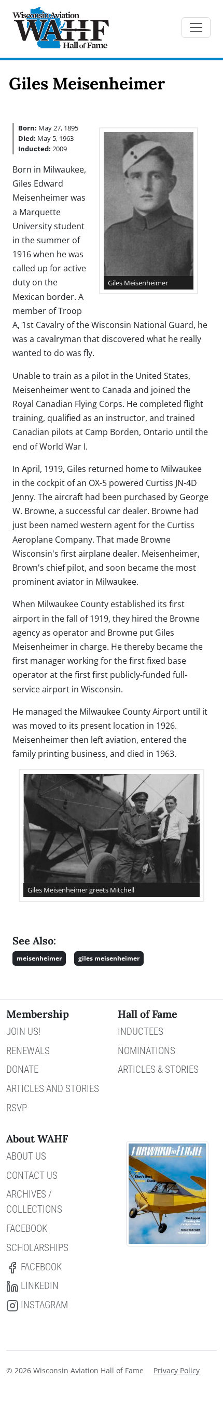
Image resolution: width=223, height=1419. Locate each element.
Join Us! (23, 1031)
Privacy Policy (177, 1370)
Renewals (28, 1051)
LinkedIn (39, 1286)
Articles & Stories (158, 1069)
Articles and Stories (52, 1089)
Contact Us (32, 1175)
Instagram (43, 1305)
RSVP (16, 1108)
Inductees (140, 1031)
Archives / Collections (34, 1201)
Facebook (26, 1228)
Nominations (146, 1051)
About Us (26, 1156)
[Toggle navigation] (196, 27)
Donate (22, 1069)
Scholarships (37, 1248)
